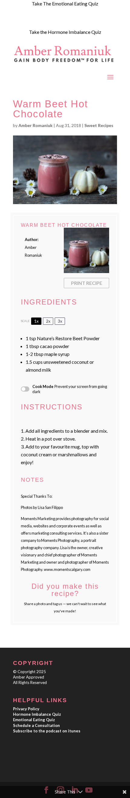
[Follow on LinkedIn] (54, 21)
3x (60, 321)
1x (36, 321)
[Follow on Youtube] (42, 21)
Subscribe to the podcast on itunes (46, 730)
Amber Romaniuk (35, 125)
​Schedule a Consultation (36, 725)
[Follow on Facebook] (18, 21)
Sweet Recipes (98, 125)
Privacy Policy (26, 708)
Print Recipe (86, 283)
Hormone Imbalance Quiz (37, 714)
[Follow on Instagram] (30, 21)
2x (48, 321)
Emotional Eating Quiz (34, 719)
